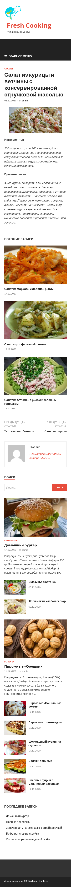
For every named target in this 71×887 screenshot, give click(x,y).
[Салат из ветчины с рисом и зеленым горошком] (35, 396)
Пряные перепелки (18, 821)
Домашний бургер (20, 545)
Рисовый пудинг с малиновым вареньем (43, 781)
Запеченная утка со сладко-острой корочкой (34, 827)
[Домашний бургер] (35, 537)
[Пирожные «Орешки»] (35, 658)
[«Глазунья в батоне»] (15, 593)
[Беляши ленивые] (15, 772)
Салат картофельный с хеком (25, 344)
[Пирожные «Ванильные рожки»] (15, 715)
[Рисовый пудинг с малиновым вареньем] (15, 792)
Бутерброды (11, 541)
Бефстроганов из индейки (22, 833)
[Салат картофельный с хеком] (35, 340)
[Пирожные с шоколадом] (15, 734)
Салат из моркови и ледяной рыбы (29, 289)
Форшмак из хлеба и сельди (47, 601)
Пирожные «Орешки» (23, 666)
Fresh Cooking (29, 25)
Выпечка (9, 662)
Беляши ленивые (40, 760)
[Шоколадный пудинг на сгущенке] (15, 753)
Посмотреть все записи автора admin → (45, 456)
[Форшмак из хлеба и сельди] (15, 613)
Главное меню (20, 56)
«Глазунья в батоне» (42, 581)
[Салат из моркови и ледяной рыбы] (35, 284)
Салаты (8, 69)
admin (25, 100)
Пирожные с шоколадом (45, 722)
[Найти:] (35, 487)
